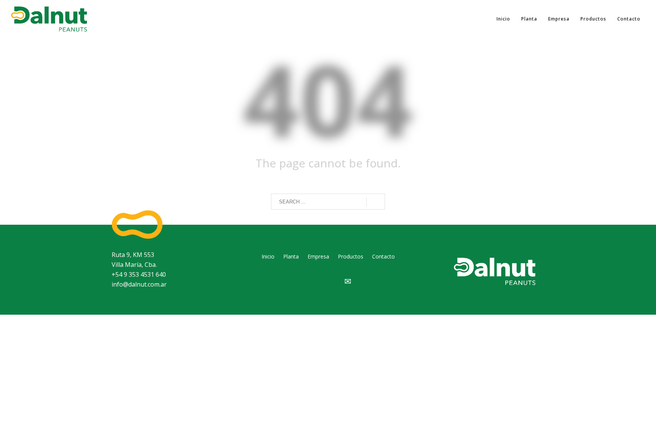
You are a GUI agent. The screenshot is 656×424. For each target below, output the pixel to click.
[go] (375, 202)
